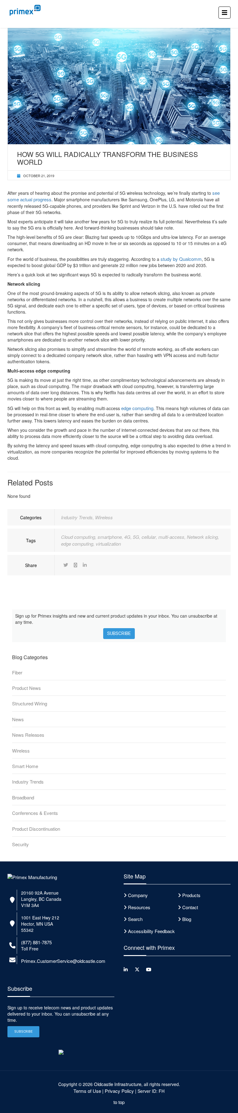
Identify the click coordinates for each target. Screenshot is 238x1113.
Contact (190, 907)
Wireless (104, 517)
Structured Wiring (29, 703)
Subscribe (119, 633)
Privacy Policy (119, 1091)
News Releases (28, 734)
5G (136, 537)
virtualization (108, 543)
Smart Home (25, 766)
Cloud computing (78, 537)
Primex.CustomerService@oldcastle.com (63, 961)
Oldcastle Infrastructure (117, 1084)
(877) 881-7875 (36, 942)
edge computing (137, 408)
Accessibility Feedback (151, 931)
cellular (149, 537)
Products (191, 895)
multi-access (171, 537)
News (18, 719)
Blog (186, 919)
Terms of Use (87, 1091)
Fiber (17, 672)
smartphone (110, 537)
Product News (26, 688)
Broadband (23, 797)
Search (135, 919)
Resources (139, 907)
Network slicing (202, 537)
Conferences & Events (35, 813)
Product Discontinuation (36, 828)
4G (127, 537)
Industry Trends (77, 517)
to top (119, 1102)
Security (20, 844)
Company (138, 895)
